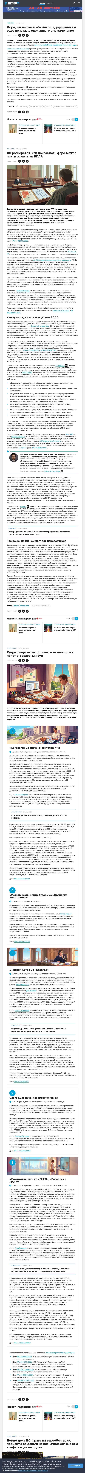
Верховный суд (22, 291)
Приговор (23, 106)
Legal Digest (16, 812)
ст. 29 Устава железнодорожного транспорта (52, 260)
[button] (19, 35)
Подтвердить (75, 1466)
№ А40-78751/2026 (48, 350)
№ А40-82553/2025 (20, 241)
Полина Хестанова (21, 606)
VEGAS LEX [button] (60, 365)
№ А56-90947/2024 (25, 1375)
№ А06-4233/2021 (24, 1362)
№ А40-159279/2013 (22, 1343)
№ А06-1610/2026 (39, 448)
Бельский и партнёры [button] (40, 326)
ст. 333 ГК (23, 448)
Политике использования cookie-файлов (33, 1470)
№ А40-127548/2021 (25, 1380)
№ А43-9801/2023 (24, 1357)
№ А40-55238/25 (18, 436)
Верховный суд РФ (41, 606)
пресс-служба (40, 45)
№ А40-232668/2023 (25, 1370)
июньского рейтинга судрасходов (60, 1353)
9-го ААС (69, 434)
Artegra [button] (23, 506)
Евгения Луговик (22, 1136)
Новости (10, 23)
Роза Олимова (20, 1248)
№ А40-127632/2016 (22, 1151)
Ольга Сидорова (21, 795)
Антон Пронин (66, 914)
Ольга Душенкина (22, 1010)
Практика (12, 528)
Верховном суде (22, 984)
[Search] (74, 3)
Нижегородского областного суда (62, 45)
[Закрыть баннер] (41, 1453)
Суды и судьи (36, 106)
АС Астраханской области (50, 441)
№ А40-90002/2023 (22, 941)
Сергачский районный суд (18, 49)
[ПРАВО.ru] (12, 3)
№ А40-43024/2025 (61, 310)
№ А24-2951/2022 (21, 1081)
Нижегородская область (66, 106)
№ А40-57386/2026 (31, 350)
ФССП (49, 106)
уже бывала (31, 991)
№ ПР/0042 (27, 372)
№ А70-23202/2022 (22, 879)
